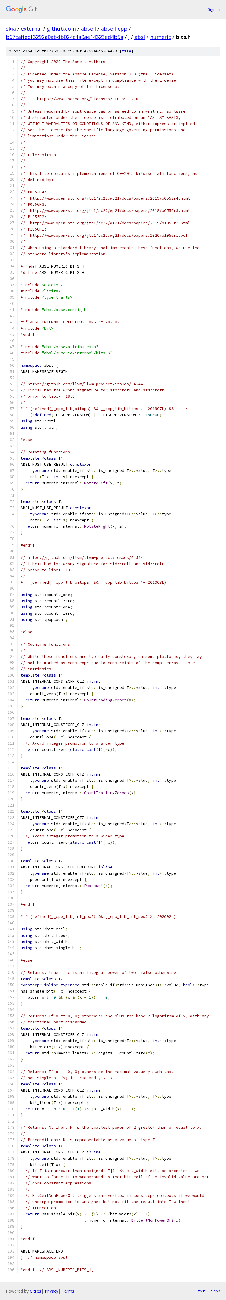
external (31, 28)
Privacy (51, 1291)
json (215, 1291)
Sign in (214, 9)
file (126, 51)
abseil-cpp (114, 28)
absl (139, 36)
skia (11, 28)
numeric (160, 36)
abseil (88, 28)
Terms (68, 1291)
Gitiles (35, 1291)
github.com (61, 28)
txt (201, 1291)
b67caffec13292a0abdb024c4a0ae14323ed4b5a (64, 36)
